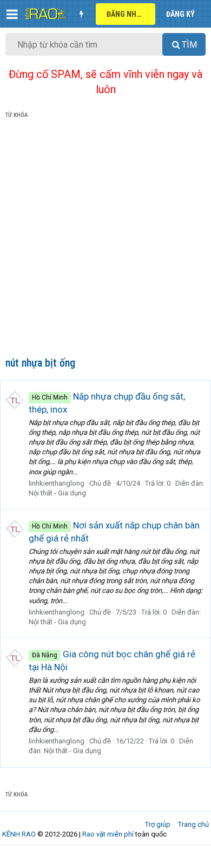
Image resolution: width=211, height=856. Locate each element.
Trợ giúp (157, 824)
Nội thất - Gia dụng (57, 493)
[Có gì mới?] (81, 14)
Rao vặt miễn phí (108, 834)
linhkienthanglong (56, 483)
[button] (12, 14)
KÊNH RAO (19, 834)
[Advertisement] (105, 239)
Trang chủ (193, 824)
